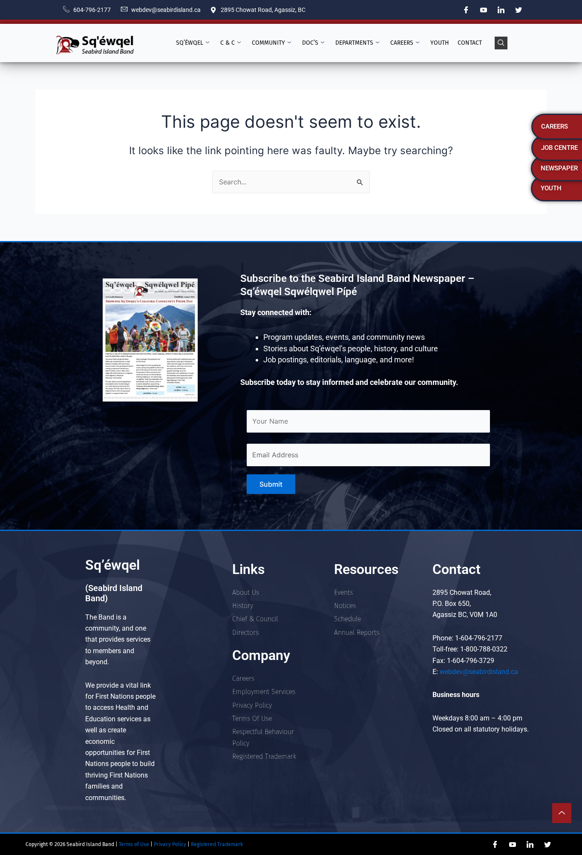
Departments (354, 42)
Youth (439, 42)
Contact (470, 42)
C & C (227, 42)
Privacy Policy (170, 844)
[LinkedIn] (501, 9)
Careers (401, 42)
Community (268, 42)
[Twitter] (518, 9)
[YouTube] (483, 9)
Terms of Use (133, 844)
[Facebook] (466, 9)
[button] (501, 43)
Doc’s (310, 42)
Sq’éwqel (189, 42)
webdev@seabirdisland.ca (479, 672)
